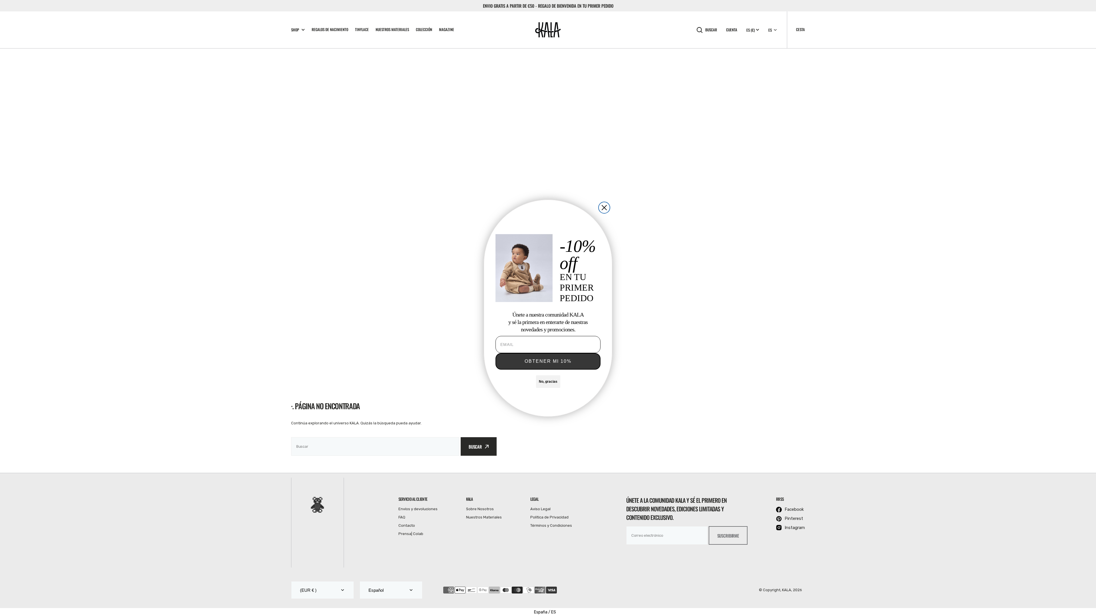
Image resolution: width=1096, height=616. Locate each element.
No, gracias (548, 382)
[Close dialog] (604, 207)
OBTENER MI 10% (548, 361)
